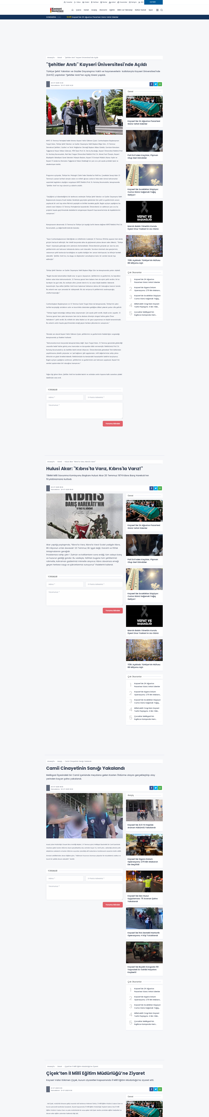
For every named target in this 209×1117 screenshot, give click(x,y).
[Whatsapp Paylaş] (160, 84)
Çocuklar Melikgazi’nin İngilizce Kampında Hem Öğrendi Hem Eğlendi (100, 17)
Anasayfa (51, 57)
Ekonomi (103, 10)
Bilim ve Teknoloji (124, 10)
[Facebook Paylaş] (151, 84)
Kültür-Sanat (140, 10)
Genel (86, 10)
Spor (151, 10)
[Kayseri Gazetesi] (57, 10)
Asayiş (94, 10)
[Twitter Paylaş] (156, 84)
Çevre (78, 10)
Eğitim (112, 10)
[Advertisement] (104, 39)
